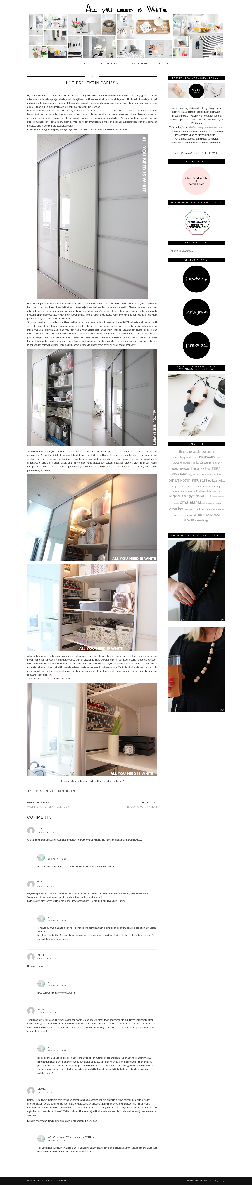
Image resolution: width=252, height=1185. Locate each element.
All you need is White (52, 1181)
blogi (208, 468)
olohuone (179, 474)
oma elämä (190, 502)
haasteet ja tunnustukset (198, 486)
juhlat (201, 515)
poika (211, 480)
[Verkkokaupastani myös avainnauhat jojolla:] (196, 435)
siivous (70, 791)
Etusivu (81, 63)
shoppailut (176, 496)
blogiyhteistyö (194, 496)
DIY (220, 462)
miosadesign (201, 520)
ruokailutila (208, 451)
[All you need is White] (126, 30)
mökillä (218, 458)
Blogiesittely (107, 63)
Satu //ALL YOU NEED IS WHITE (71, 1136)
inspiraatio (206, 457)
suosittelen (190, 510)
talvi (211, 474)
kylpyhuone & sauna (197, 474)
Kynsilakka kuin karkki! (139, 804)
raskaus (200, 509)
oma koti (58, 791)
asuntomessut (189, 463)
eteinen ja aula (39, 791)
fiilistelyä (197, 468)
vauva (193, 515)
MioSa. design (137, 63)
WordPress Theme (199, 1181)
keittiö (217, 474)
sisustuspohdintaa (185, 457)
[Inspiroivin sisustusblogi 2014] (196, 234)
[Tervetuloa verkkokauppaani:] (196, 97)
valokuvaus (207, 503)
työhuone (175, 503)
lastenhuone (214, 491)
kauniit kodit (210, 462)
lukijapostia (204, 491)
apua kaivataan (181, 468)
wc (208, 475)
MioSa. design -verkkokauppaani (206, 127)
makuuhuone (180, 515)
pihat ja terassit (188, 451)
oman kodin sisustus (187, 480)
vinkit (209, 509)
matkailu (176, 462)
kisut (216, 468)
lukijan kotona (218, 496)
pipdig (221, 1181)
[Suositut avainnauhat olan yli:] (196, 620)
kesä (199, 462)
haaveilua (218, 509)
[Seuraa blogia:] (196, 292)
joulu (208, 496)
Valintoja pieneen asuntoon (48, 804)
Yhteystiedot (166, 63)
